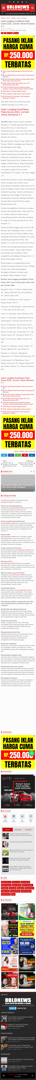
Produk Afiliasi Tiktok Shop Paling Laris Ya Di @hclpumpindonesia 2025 (16, 84)
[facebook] (10, 2)
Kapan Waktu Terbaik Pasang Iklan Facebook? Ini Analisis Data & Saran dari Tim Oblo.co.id (21, 868)
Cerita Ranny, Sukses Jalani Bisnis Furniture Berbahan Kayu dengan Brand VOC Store (20, 1047)
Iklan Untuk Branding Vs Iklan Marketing (20, 1059)
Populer (7, 829)
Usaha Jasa (5, 891)
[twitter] (14, 2)
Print (10, 33)
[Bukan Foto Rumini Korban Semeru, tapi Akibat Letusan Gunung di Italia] (18, 483)
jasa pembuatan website (17, 508)
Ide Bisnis (5, 888)
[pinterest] (18, 2)
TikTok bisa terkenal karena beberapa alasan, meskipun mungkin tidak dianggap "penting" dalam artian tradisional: (18, 88)
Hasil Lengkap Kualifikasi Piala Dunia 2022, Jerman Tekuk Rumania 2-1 (15, 112)
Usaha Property (26, 891)
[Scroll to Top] (32, 1075)
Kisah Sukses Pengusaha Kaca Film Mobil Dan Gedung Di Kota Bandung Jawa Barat (21, 1038)
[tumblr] (26, 2)
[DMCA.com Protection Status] (18, 1008)
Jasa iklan (4, 634)
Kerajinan (20, 888)
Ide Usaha (13, 888)
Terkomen (28, 829)
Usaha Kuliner (15, 891)
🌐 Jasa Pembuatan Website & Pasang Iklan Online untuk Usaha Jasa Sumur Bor (20, 14)
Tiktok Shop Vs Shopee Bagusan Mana (14, 91)
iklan (13, 894)
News (27, 451)
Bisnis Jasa (15, 882)
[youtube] (22, 2)
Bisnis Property (6, 885)
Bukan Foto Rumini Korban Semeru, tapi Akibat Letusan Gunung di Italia (17, 486)
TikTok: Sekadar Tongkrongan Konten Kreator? (17, 94)
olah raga (32, 451)
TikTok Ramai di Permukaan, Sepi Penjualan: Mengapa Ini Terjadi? (20, 859)
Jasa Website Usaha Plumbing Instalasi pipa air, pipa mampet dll (20, 1017)
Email (16, 33)
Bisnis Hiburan (6, 882)
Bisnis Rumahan (27, 885)
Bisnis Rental (17, 885)
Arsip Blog (18, 829)
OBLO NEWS (12, 1074)
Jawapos (21, 451)
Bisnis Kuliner (25, 882)
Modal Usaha (29, 888)
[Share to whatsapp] (18, 455)
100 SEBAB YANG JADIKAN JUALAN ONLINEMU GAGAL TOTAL (20, 1067)
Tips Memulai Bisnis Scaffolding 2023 (21, 842)
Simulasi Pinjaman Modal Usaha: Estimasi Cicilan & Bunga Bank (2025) (21, 834)
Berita (16, 451)
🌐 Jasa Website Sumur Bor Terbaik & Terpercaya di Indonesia (21, 850)
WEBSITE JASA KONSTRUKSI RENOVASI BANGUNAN (18, 1025)
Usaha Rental (6, 894)
